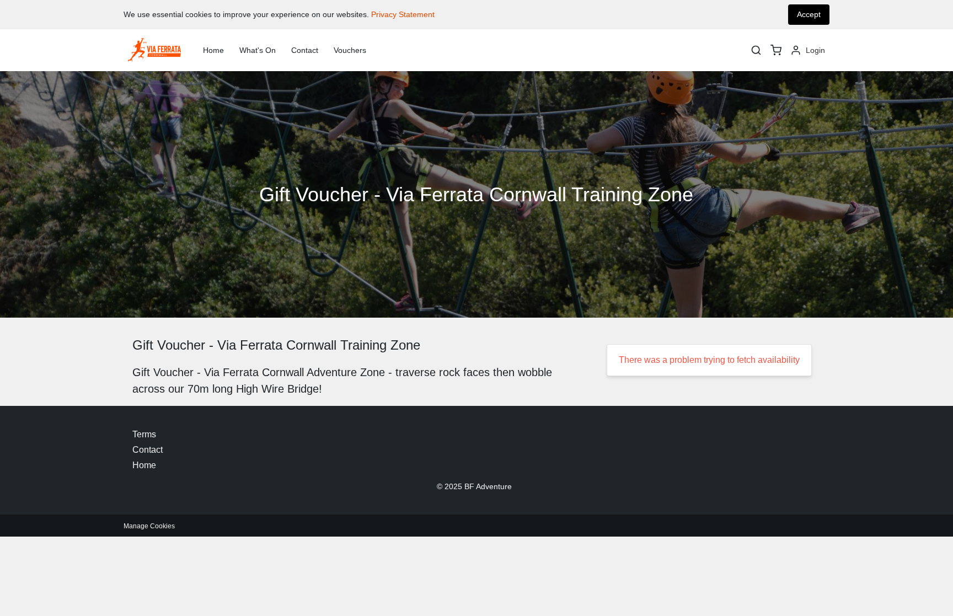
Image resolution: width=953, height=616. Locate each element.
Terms (144, 434)
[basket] (776, 50)
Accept (809, 14)
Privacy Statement (403, 14)
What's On (257, 50)
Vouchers (350, 50)
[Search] (756, 50)
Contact (304, 50)
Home (213, 50)
